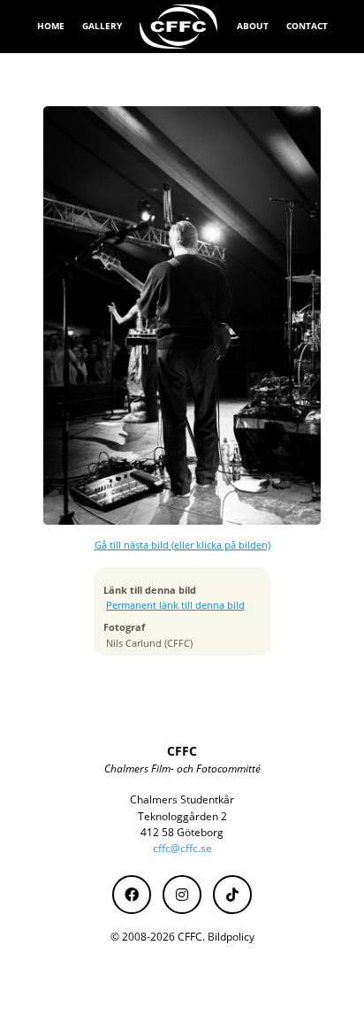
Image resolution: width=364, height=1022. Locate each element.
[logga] (179, 26)
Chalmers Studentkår (182, 799)
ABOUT (253, 25)
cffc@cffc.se (182, 848)
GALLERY (102, 25)
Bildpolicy (231, 936)
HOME (50, 25)
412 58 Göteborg (182, 832)
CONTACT (307, 25)
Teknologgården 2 (182, 816)
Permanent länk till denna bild (175, 605)
